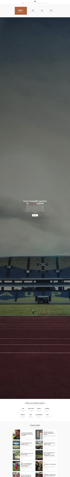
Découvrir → (35, 215)
